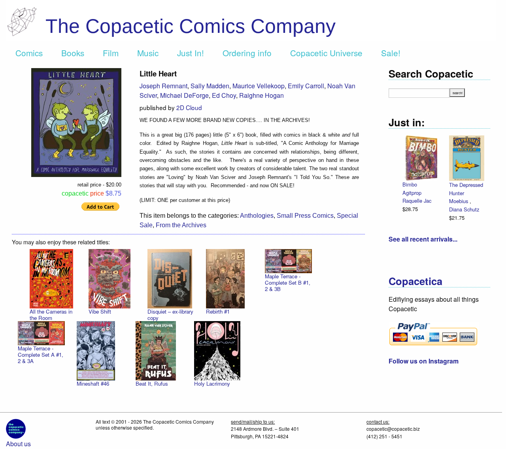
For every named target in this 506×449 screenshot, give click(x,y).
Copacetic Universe (326, 53)
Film (111, 53)
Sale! (390, 53)
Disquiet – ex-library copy (170, 315)
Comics (29, 53)
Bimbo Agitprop (411, 188)
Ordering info (247, 53)
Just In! (190, 53)
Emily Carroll (306, 85)
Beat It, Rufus (152, 383)
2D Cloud (189, 107)
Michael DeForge (184, 95)
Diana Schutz (464, 209)
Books (72, 53)
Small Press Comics (305, 215)
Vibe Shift (100, 311)
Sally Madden (210, 85)
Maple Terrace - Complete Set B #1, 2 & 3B (287, 282)
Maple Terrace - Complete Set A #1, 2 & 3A (40, 354)
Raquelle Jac (416, 200)
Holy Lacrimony (212, 383)
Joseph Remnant (163, 85)
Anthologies (257, 215)
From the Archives (181, 225)
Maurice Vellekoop (258, 85)
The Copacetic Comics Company (190, 26)
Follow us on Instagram (424, 360)
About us (18, 443)
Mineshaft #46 (93, 383)
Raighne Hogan (261, 95)
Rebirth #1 (218, 311)
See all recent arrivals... (423, 239)
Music (148, 53)
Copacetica (415, 281)
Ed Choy (224, 95)
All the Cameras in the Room (51, 315)
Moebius (459, 201)
